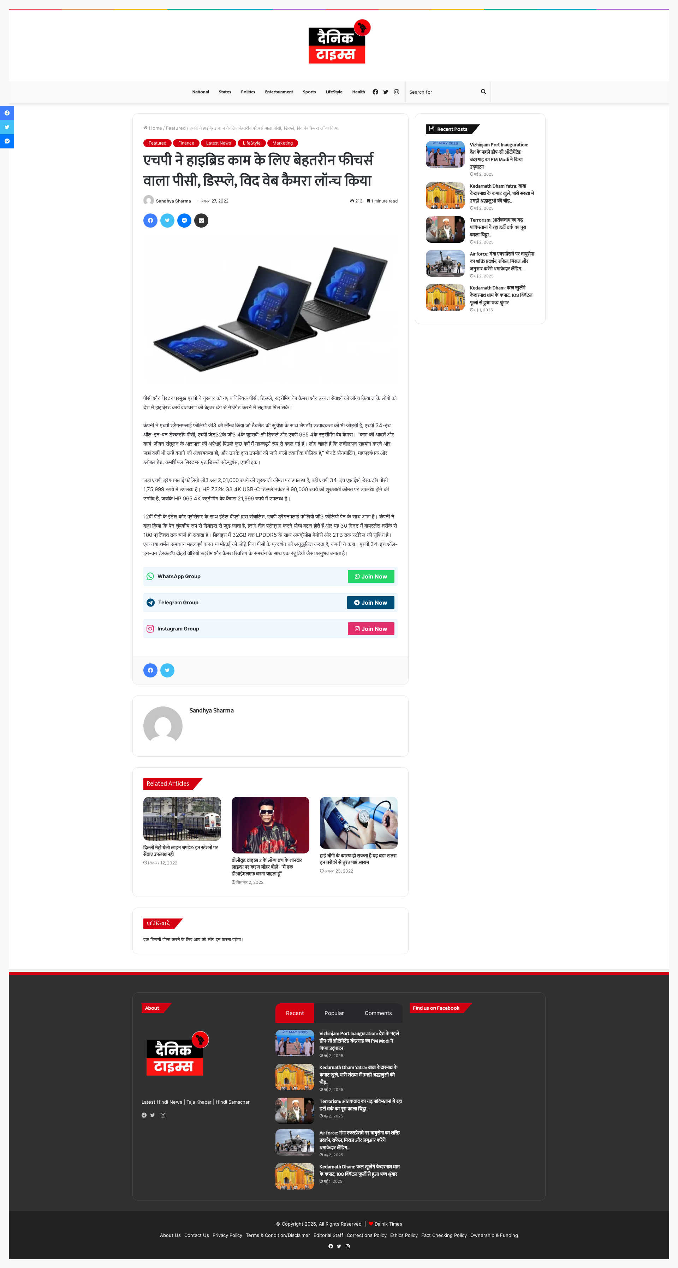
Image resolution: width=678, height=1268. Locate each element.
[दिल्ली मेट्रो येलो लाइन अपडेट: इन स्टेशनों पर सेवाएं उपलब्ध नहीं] (182, 819)
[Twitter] (154, 1115)
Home (155, 128)
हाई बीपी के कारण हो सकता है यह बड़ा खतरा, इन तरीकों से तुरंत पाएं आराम (358, 859)
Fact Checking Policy (444, 1235)
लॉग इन (214, 939)
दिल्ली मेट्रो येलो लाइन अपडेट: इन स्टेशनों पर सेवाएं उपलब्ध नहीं (180, 851)
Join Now (374, 576)
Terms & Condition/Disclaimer (278, 1235)
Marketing (283, 143)
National (200, 92)
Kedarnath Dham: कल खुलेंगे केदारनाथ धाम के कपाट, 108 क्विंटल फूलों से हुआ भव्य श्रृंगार (501, 295)
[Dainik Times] (339, 45)
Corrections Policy (367, 1235)
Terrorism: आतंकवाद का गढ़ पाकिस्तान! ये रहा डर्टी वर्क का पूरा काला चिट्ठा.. (498, 227)
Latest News (218, 143)
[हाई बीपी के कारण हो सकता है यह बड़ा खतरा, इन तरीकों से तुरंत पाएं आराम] (359, 823)
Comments (378, 1013)
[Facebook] (146, 1115)
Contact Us (196, 1235)
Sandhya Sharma (173, 201)
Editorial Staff (328, 1235)
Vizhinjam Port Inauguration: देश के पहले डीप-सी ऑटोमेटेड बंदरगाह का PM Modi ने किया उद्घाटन (499, 156)
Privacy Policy (227, 1235)
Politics (248, 92)
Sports (309, 92)
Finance (186, 143)
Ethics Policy (404, 1235)
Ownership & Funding (494, 1235)
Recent (295, 1013)
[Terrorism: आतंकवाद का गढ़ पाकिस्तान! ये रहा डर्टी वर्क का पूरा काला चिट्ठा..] (445, 229)
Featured (176, 128)
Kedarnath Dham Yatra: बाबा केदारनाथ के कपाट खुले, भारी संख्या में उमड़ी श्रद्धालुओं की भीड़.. (502, 193)
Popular (334, 1013)
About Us (170, 1235)
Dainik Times (388, 1224)
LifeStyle (334, 92)
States (225, 92)
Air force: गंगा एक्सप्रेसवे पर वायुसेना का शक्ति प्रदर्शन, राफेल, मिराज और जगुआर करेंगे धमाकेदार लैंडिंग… (502, 261)
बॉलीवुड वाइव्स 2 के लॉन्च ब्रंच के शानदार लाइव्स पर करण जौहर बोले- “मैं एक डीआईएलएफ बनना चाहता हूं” (267, 867)
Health (358, 92)
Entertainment (279, 92)
